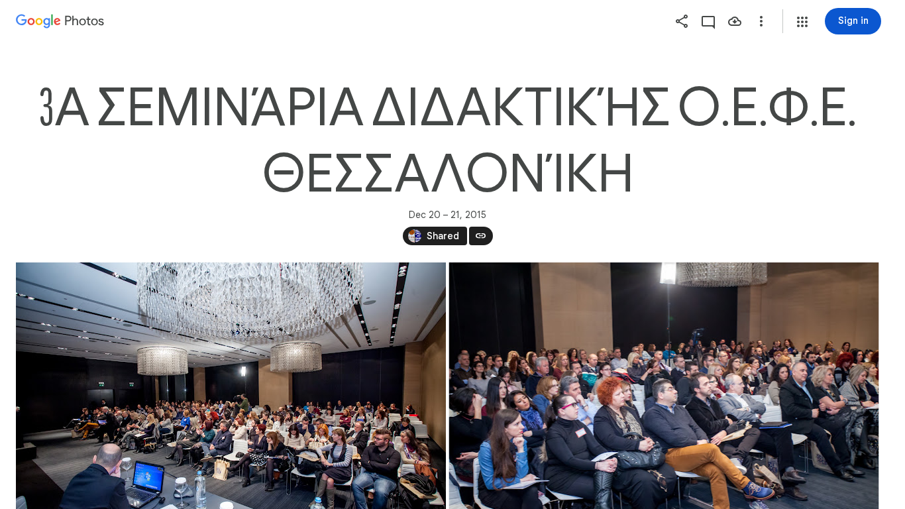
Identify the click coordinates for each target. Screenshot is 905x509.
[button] (802, 22)
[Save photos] (734, 21)
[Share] (681, 21)
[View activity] (708, 21)
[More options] (761, 21)
